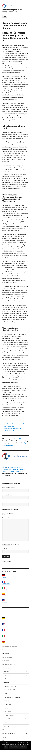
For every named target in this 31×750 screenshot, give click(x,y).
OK (6, 747)
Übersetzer (5, 668)
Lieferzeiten (5, 653)
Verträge (7, 700)
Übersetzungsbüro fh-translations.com (12, 11)
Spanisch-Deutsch (10, 686)
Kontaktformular (7, 657)
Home (4, 467)
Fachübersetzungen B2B (10, 646)
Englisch (5, 602)
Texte (6, 708)
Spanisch (5, 596)
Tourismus (8, 704)
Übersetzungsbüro (8, 730)
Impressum (5, 660)
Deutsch (4, 577)
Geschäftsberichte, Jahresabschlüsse (16, 719)
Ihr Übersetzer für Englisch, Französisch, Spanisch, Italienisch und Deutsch (13, 469)
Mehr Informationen (18, 747)
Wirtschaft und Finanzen (12, 690)
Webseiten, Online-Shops (12, 697)
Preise (4, 650)
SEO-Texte (8, 711)
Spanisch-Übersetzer (15, 471)
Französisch (6, 583)
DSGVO (7, 722)
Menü (5, 16)
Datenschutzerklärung (9, 664)
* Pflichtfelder (6, 561)
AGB (6, 693)
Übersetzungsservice (8, 733)
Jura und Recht (9, 715)
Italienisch (5, 590)
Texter (4, 737)
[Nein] (29, 745)
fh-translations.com (20, 439)
